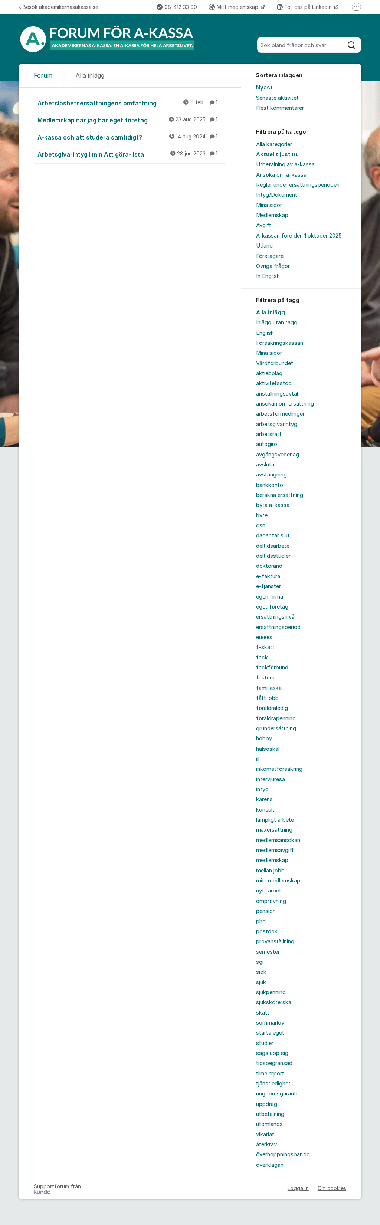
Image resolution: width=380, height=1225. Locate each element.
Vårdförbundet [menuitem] (274, 363)
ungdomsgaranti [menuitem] (276, 1093)
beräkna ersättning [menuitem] (279, 495)
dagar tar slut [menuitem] (273, 535)
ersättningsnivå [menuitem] (275, 616)
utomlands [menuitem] (269, 1124)
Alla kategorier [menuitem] (274, 144)
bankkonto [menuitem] (269, 485)
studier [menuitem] (264, 1043)
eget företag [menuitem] (272, 606)
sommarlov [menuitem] (270, 1022)
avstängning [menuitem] (271, 474)
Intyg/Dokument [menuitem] (276, 194)
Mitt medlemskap (238, 7)
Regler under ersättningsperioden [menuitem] (298, 184)
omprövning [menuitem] (271, 901)
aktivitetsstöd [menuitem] (274, 383)
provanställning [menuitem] (275, 941)
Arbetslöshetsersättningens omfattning (127, 103)
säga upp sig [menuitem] (272, 1053)
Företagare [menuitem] (270, 256)
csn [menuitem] (260, 525)
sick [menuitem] (261, 972)
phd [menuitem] (261, 921)
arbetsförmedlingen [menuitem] (281, 413)
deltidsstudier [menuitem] (273, 556)
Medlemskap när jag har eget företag (127, 120)
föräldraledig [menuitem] (272, 708)
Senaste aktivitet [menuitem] (277, 98)
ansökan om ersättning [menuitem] (285, 403)
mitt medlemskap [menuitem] (278, 880)
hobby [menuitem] (264, 738)
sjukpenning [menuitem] (271, 992)
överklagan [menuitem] (270, 1165)
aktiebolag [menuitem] (269, 373)
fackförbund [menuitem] (272, 667)
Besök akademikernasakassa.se (60, 7)
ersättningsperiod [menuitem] (278, 627)
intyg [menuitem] (262, 789)
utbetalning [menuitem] (270, 1114)
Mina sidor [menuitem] (269, 205)
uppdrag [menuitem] (266, 1104)
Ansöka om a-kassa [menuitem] (281, 174)
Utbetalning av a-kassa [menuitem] (285, 164)
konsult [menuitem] (265, 809)
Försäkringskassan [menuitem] (279, 343)
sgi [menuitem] (259, 962)
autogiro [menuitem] (266, 444)
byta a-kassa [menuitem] (272, 505)
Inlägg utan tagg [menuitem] (276, 322)
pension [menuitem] (266, 911)
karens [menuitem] (264, 799)
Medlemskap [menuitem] (272, 215)
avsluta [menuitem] (265, 464)
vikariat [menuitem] (265, 1134)
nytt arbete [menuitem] (270, 890)
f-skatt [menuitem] (265, 647)
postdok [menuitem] (267, 931)
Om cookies (332, 1188)
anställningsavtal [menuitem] (277, 393)
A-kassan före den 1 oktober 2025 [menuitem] (299, 235)
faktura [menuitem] (265, 677)
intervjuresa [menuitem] (270, 779)
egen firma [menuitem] (269, 596)
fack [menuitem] (262, 657)
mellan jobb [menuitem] (270, 870)
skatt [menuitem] (262, 1012)
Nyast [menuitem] (264, 87)
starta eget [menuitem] (270, 1032)
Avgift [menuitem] (263, 225)
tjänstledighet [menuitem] (273, 1083)
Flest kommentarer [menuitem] (280, 108)
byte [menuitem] (262, 515)
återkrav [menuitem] (266, 1144)
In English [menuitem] (268, 276)
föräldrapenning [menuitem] (276, 718)
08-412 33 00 (180, 7)
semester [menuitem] (268, 952)
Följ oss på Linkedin (309, 7)
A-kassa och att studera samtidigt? (127, 137)
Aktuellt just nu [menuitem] (277, 154)
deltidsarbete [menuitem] (272, 546)
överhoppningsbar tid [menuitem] (283, 1154)
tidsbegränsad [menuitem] (274, 1063)
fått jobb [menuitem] (267, 698)
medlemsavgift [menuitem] (275, 850)
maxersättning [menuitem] (274, 829)
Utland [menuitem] (264, 245)
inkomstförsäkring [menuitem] (279, 769)
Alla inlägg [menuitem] (270, 312)
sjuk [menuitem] (261, 982)
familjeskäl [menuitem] (269, 688)
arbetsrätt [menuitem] (269, 434)
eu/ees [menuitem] (264, 637)
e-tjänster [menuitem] (268, 586)
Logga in (298, 1188)
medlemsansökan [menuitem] (278, 840)
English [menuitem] (265, 333)
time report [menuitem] (270, 1073)
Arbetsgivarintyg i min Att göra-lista (127, 154)
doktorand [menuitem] (269, 566)
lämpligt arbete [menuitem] (275, 819)
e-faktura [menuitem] (268, 576)
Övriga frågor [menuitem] (273, 266)
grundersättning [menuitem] (276, 728)
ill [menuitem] (257, 759)
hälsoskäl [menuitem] (267, 749)
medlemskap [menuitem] (272, 860)
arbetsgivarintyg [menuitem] (276, 424)
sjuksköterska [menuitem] (273, 1002)
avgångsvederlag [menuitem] (277, 454)
